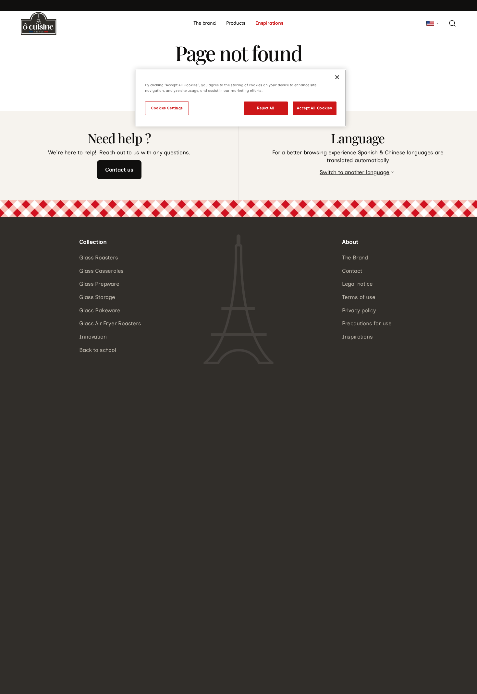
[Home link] (38, 23)
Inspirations (270, 23)
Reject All (266, 108)
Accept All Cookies (314, 108)
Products (235, 23)
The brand (204, 23)
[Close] (337, 77)
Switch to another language (354, 172)
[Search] (452, 23)
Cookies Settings (167, 108)
